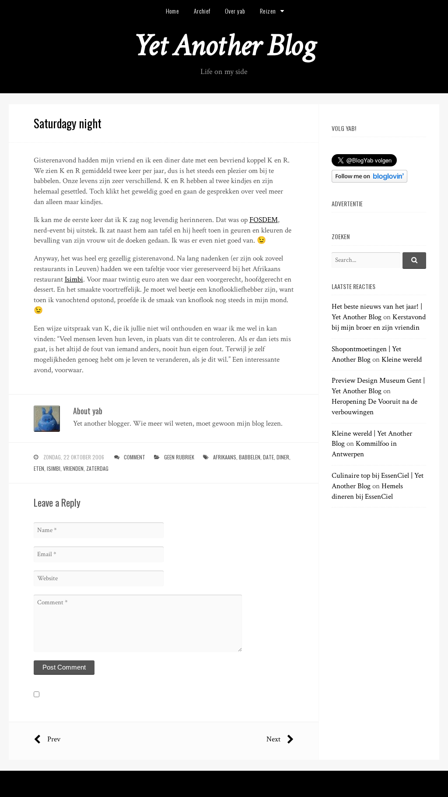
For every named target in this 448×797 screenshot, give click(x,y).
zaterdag (97, 468)
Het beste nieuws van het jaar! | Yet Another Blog (377, 312)
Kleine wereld (402, 359)
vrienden (73, 468)
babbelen (249, 457)
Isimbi (74, 279)
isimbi (53, 468)
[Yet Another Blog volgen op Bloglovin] (369, 180)
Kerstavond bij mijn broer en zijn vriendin (379, 322)
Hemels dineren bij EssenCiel (367, 491)
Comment (134, 457)
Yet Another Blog (224, 45)
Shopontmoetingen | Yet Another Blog (366, 354)
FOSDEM (263, 220)
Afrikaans (224, 457)
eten (39, 468)
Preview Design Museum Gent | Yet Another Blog (378, 386)
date (268, 457)
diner (282, 457)
